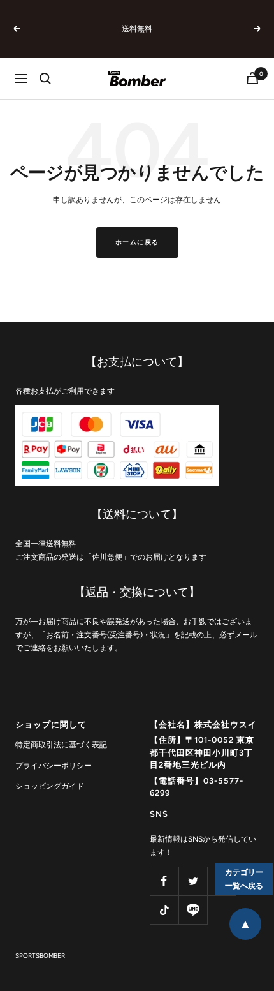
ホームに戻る (137, 242)
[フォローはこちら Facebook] (164, 881)
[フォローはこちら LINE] (192, 909)
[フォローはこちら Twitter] (192, 881)
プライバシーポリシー (53, 765)
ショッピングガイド (49, 786)
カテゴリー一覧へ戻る (244, 879)
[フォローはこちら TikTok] (164, 909)
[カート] (252, 78)
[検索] (45, 78)
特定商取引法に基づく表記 (61, 744)
